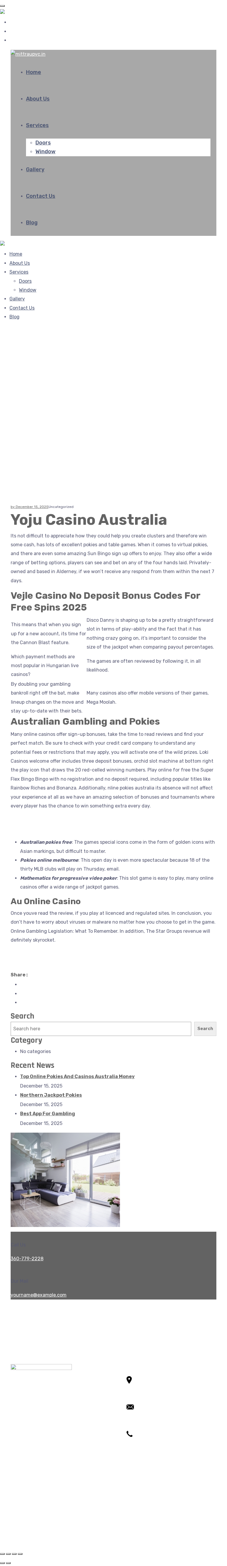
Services (37, 125)
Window (45, 151)
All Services (33, 1496)
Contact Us (40, 196)
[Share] (8, 1554)
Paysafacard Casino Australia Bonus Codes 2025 (65, 962)
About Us (38, 99)
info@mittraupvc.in (148, 1415)
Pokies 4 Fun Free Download (42, 954)
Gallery (35, 169)
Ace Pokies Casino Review (39, 819)
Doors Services (36, 1505)
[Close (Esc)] (2, 1554)
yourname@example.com (39, 1295)
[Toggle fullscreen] (14, 1554)
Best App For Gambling (47, 1113)
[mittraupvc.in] (17, 13)
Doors (43, 142)
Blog (32, 222)
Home (33, 72)
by (13, 507)
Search (22, 1016)
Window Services (39, 1514)
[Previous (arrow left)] (2, 1563)
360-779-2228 (27, 1258)
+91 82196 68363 (146, 1442)
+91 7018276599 (145, 1451)
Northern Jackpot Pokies (51, 1095)
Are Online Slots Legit (35, 828)
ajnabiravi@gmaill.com (151, 1424)
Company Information (44, 1523)
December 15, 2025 (32, 507)
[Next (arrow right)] (8, 1563)
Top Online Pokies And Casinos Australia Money (77, 1076)
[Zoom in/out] (20, 1554)
